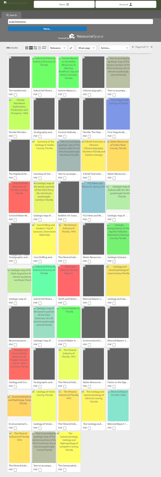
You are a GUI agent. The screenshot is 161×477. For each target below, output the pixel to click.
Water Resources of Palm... (97, 257)
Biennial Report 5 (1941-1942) (123, 340)
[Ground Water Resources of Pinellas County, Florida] (19, 197)
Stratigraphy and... (44, 132)
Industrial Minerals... (44, 90)
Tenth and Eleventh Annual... (73, 298)
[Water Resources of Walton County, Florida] (93, 364)
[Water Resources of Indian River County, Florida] (118, 155)
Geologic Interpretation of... (123, 257)
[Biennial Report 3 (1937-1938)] (93, 280)
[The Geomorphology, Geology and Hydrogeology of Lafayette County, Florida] (68, 447)
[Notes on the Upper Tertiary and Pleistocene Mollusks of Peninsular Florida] (118, 364)
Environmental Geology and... (99, 340)
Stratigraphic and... (19, 257)
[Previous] (133, 46)
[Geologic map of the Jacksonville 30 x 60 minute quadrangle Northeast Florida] (118, 197)
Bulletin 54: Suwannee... (71, 215)
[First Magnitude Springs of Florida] (118, 114)
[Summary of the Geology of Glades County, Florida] (44, 155)
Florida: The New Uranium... (98, 132)
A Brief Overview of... (94, 173)
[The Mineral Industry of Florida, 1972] (68, 364)
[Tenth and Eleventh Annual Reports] (68, 280)
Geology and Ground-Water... (24, 382)
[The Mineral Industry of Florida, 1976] (68, 239)
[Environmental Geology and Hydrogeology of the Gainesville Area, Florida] (93, 322)
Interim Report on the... (71, 90)
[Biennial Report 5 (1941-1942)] (118, 322)
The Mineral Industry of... (71, 257)
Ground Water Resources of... (25, 215)
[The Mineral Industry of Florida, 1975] (68, 405)
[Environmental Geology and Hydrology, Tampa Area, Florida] (19, 405)
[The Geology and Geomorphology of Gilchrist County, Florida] (93, 405)
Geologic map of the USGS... (24, 298)
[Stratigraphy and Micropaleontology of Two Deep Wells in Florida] (44, 114)
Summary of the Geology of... (49, 173)
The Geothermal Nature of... (24, 90)
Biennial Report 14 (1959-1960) (124, 423)
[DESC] (71, 47)
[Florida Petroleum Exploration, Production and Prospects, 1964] (19, 114)
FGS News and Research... (97, 215)
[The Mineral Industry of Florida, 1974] (19, 447)
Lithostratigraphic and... (96, 90)
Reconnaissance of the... (22, 340)
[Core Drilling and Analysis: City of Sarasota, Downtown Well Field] (44, 239)
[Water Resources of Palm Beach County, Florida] (93, 239)
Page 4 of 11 (142, 46)
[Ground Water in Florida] (68, 322)
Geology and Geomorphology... (124, 298)
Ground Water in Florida (71, 340)
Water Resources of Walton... (98, 382)
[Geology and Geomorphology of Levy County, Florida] (118, 280)
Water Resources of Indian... (123, 173)
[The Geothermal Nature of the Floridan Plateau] (19, 72)
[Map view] (44, 47)
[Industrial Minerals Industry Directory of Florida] (44, 72)
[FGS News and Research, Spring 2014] (93, 197)
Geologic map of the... (45, 215)
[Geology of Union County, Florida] (44, 405)
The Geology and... (93, 423)
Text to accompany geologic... (124, 90)
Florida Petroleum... (20, 132)
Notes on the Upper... (119, 382)
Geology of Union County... (48, 423)
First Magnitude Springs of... (123, 132)
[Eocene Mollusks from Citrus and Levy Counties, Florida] (68, 114)
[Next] (151, 46)
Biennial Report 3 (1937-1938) (98, 298)
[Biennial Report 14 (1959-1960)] (118, 405)
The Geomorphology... (70, 465)
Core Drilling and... (44, 257)
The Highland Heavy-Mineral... (25, 173)
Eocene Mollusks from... (71, 132)
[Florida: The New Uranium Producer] (93, 114)
